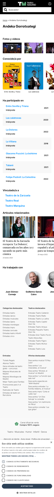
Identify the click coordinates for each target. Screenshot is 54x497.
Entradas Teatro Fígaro (37, 341)
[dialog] (27, 468)
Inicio (5, 20)
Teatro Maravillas (35, 338)
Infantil (36, 432)
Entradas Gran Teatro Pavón (39, 335)
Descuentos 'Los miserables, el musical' (37, 366)
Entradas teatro (9, 313)
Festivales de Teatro (11, 390)
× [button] (51, 442)
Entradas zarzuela (10, 330)
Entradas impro (9, 327)
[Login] (49, 3)
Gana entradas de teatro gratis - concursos (12, 367)
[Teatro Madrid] (27, 4)
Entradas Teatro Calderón (38, 313)
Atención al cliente (11, 439)
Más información (38, 453)
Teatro (10, 432)
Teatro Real (12, 200)
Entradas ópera (9, 322)
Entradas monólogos (11, 325)
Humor (28, 432)
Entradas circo (8, 336)
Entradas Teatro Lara (36, 349)
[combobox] (29, 9)
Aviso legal (25, 439)
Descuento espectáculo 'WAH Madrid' (37, 382)
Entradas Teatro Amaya (37, 327)
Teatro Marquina (15, 205)
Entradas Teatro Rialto (37, 316)
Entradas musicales (10, 319)
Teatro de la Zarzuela (17, 195)
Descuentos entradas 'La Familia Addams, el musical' (39, 387)
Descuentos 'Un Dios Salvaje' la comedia (36, 398)
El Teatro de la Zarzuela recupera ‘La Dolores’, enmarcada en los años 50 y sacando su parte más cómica (18, 247)
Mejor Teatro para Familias (13, 382)
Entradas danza (9, 316)
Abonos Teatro (8, 363)
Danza (44, 432)
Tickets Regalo (9, 360)
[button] (27, 456)
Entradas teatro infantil (12, 333)
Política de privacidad (40, 439)
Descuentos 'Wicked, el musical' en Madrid (37, 372)
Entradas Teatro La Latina (38, 319)
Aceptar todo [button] (27, 486)
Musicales (19, 432)
